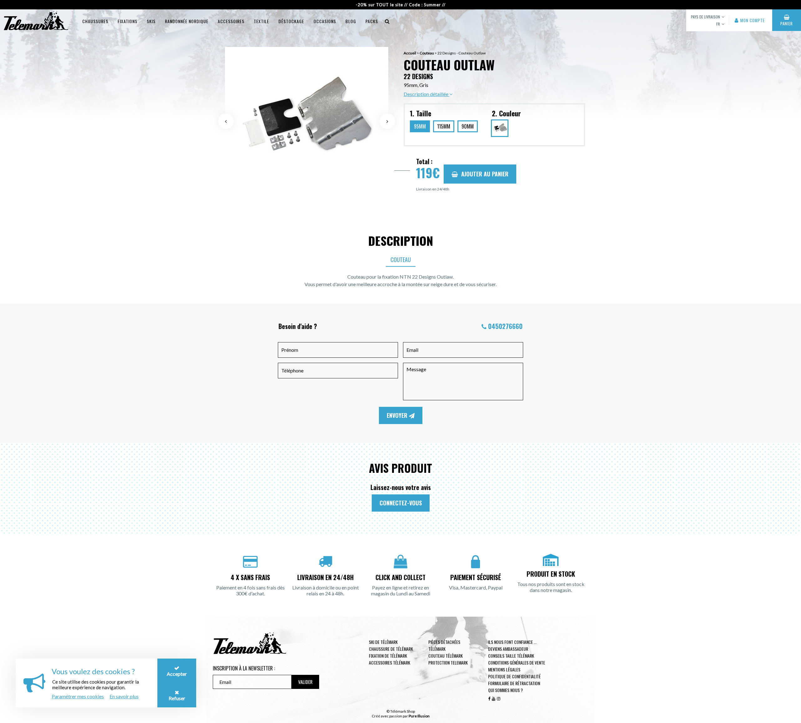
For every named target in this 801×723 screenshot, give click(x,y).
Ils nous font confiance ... (512, 642)
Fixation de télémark (388, 655)
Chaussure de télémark (391, 648)
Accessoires (231, 21)
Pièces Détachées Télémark (444, 645)
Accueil (410, 53)
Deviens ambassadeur (508, 648)
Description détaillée (426, 94)
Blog (350, 21)
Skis (151, 21)
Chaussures (95, 21)
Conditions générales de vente (516, 662)
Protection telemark (448, 662)
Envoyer (398, 415)
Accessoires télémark (389, 662)
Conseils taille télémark (511, 655)
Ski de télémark (383, 642)
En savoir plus (124, 696)
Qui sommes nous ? (505, 690)
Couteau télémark (445, 655)
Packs (371, 21)
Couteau (427, 53)
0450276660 (505, 326)
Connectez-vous (401, 503)
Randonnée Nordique (186, 21)
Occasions (325, 21)
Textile (261, 21)
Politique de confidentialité (514, 676)
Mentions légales (504, 669)
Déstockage (291, 21)
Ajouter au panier (484, 174)
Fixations (127, 21)
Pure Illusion (419, 716)
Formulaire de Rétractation (514, 683)
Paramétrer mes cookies (78, 696)
